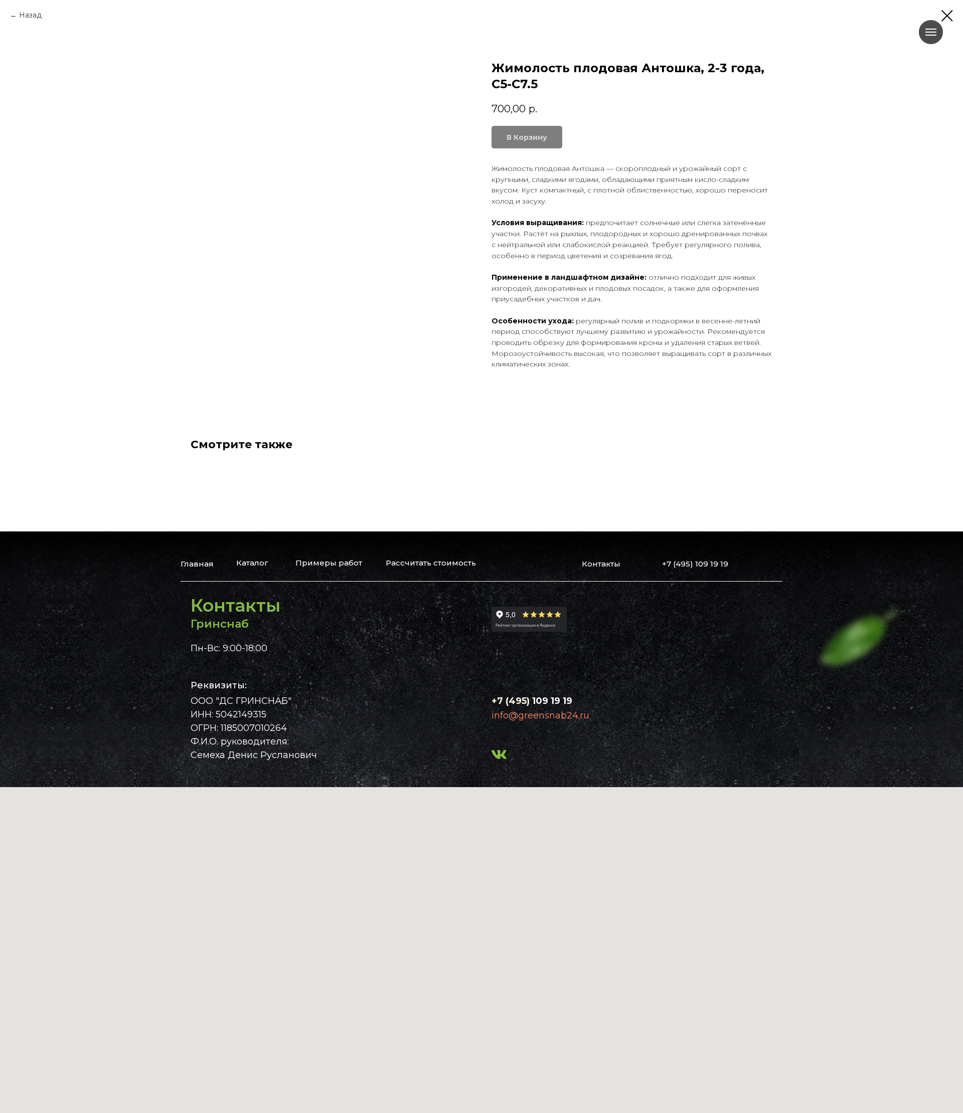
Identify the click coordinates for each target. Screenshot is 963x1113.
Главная (197, 564)
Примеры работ (328, 563)
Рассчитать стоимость (431, 563)
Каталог (252, 563)
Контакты (601, 564)
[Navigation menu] (930, 32)
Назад (30, 15)
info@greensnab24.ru (540, 715)
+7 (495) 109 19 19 (695, 564)
